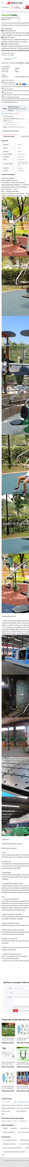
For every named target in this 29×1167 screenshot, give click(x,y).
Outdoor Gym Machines (9, 1132)
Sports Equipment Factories (10, 1140)
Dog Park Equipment (21, 1111)
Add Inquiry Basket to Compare (11, 131)
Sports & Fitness (24, 1128)
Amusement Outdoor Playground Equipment (14, 1152)
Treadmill (5, 1128)
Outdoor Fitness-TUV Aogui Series (9, 1105)
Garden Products (6, 1111)
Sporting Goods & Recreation (12, 11)
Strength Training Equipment (9, 1108)
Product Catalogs (24, 1102)
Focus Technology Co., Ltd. (20, 1160)
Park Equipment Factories (9, 1144)
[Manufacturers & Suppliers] (14, 2)
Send (15, 1010)
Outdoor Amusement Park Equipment (12, 1148)
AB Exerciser (14, 1128)
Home (3, 11)
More (3, 1155)
